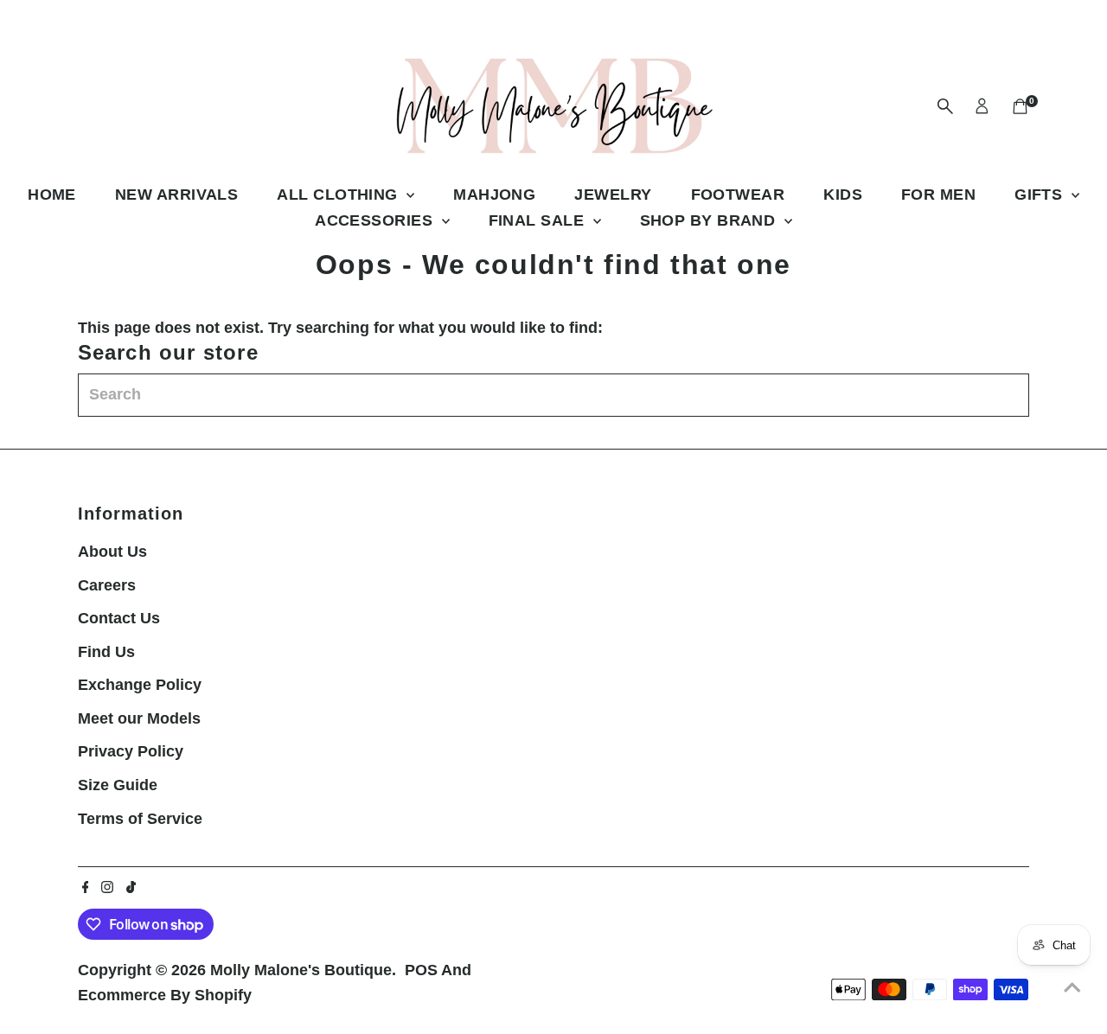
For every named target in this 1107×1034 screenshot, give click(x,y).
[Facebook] (85, 888)
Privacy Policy (130, 751)
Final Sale (539, 220)
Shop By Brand (710, 220)
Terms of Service (140, 818)
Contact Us (119, 618)
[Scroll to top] (1072, 986)
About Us (112, 551)
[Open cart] (1020, 106)
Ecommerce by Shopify (165, 995)
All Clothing (339, 194)
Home (52, 194)
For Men (938, 194)
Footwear (738, 194)
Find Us (106, 652)
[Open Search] (945, 106)
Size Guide (117, 785)
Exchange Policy (140, 684)
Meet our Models (139, 718)
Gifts (1040, 194)
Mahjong (494, 194)
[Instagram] (107, 888)
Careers (107, 585)
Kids (842, 194)
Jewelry (612, 194)
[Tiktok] (131, 888)
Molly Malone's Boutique (301, 970)
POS (421, 970)
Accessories (376, 220)
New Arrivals (176, 194)
